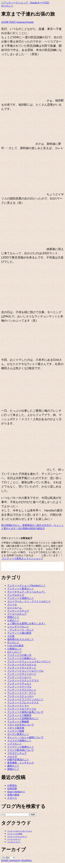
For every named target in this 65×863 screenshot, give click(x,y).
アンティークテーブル (19, 686)
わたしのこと (14, 652)
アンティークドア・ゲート (21, 693)
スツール (12, 604)
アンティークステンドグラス (23, 680)
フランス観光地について (20, 750)
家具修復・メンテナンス (20, 762)
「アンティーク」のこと (20, 630)
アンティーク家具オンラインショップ (22, 558)
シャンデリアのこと (18, 626)
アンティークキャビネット (21, 668)
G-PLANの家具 (15, 645)
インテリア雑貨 (15, 731)
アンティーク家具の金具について (25, 712)
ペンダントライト (14, 842)
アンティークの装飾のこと (21, 658)
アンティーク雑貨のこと (20, 598)
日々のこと (7, 6)
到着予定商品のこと (18, 759)
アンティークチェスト (19, 683)
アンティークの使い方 (19, 655)
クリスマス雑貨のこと (19, 740)
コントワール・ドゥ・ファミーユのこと (29, 601)
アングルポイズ (15, 595)
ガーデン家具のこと (18, 734)
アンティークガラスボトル (21, 664)
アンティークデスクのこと (21, 690)
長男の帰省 (13, 795)
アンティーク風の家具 (19, 633)
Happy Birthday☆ (16, 791)
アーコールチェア (17, 614)
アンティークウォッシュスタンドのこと (29, 661)
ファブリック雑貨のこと (20, 747)
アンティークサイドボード (21, 674)
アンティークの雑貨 (14, 834)
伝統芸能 (12, 788)
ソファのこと (14, 743)
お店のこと (13, 620)
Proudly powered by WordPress (16, 860)
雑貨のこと (13, 769)
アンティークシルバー (19, 677)
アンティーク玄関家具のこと (23, 718)
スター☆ (12, 798)
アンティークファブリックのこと (25, 699)
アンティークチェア (18, 611)
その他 (11, 636)
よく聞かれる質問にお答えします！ (26, 623)
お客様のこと (14, 649)
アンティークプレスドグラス (23, 702)
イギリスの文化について (20, 724)
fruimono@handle (25, 22)
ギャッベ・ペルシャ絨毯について (25, 737)
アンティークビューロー (20, 696)
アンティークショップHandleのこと (26, 585)
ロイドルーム (14, 607)
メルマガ (12, 756)
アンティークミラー (18, 705)
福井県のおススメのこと (20, 639)
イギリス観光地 (15, 728)
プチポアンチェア (17, 753)
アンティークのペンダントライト (19, 831)
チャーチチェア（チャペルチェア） (26, 592)
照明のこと (13, 617)
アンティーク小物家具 (19, 715)
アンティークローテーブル (21, 709)
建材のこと (13, 766)
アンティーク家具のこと (20, 588)
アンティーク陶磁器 (18, 721)
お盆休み (12, 785)
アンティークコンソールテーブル (25, 671)
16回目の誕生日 (31, 528)
